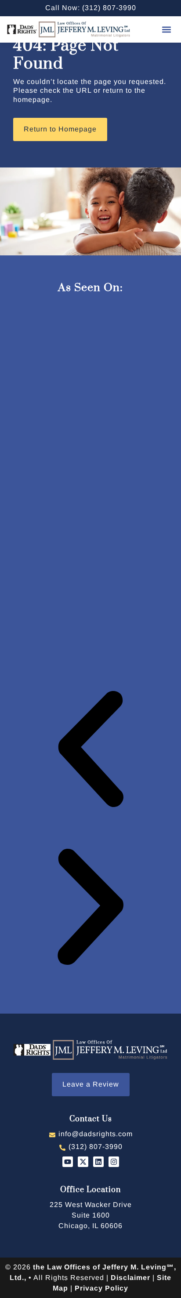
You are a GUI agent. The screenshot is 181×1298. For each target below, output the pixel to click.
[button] (166, 29)
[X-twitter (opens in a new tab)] (83, 1161)
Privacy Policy (101, 1288)
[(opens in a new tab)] (91, 1215)
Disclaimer (130, 1277)
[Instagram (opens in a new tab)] (114, 1161)
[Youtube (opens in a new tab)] (67, 1161)
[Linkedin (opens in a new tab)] (98, 1161)
